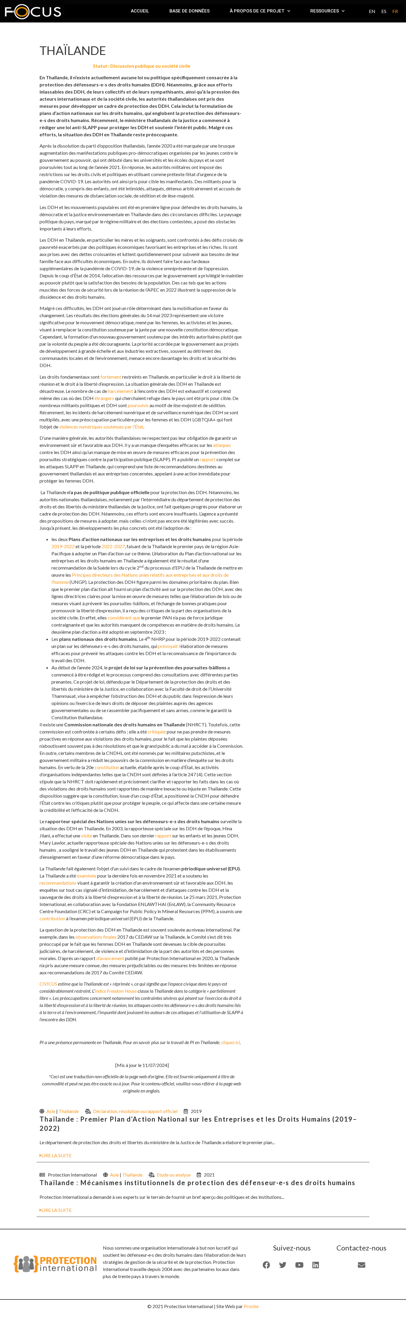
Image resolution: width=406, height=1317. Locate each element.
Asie (50, 1111)
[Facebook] (266, 1264)
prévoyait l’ (169, 646)
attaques (222, 445)
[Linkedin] (315, 1264)
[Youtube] (299, 1264)
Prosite (251, 1306)
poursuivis (138, 405)
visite (86, 835)
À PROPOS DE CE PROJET (257, 11)
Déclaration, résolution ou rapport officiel (135, 1111)
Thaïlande (69, 1111)
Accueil (140, 11)
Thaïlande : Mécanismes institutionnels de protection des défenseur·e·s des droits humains (197, 1183)
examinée (86, 875)
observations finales (96, 937)
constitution (107, 767)
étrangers (104, 398)
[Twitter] (283, 1264)
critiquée (157, 731)
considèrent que (124, 617)
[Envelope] (361, 1264)
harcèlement (120, 391)
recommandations (58, 883)
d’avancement (110, 958)
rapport (207, 459)
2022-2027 (113, 546)
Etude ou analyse (174, 1174)
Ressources (324, 11)
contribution (52, 918)
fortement (110, 377)
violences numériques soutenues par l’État (101, 426)
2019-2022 (63, 546)
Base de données (189, 11)
